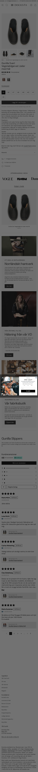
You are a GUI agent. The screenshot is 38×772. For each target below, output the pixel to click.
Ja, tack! (28, 391)
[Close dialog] (36, 377)
